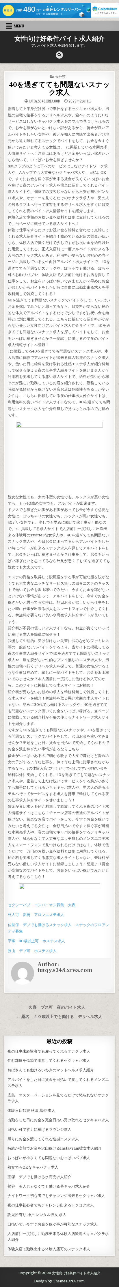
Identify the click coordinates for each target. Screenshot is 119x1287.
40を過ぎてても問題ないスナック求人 (59, 88)
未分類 (60, 76)
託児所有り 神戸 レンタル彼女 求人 (37, 1215)
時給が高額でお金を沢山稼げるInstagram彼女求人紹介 (55, 1148)
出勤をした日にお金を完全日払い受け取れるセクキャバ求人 (58, 1120)
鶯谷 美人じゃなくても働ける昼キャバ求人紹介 (49, 1186)
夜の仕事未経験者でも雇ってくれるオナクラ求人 (49, 1051)
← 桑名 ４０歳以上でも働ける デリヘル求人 (59, 1016)
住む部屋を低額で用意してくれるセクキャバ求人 (49, 1060)
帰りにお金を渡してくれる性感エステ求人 (43, 1139)
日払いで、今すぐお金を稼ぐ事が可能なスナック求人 (53, 1224)
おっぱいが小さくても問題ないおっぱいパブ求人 (49, 1158)
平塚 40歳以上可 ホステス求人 (36, 941)
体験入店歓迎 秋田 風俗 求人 (31, 1110)
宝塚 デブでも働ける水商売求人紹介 (39, 1177)
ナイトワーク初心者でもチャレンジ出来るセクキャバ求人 (56, 1195)
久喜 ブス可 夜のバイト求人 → (59, 1007)
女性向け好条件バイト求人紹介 (59, 39)
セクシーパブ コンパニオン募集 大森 (41, 905)
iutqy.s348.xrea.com (44, 101)
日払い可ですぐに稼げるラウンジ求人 (39, 1129)
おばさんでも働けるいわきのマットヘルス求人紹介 (51, 1070)
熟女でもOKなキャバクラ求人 (33, 1167)
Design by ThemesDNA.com (59, 1281)
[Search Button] (59, 55)
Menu (19, 26)
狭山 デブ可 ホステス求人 (32, 951)
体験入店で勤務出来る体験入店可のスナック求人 (49, 1249)
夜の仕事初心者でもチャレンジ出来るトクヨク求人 (51, 1205)
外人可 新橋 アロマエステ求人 (36, 915)
